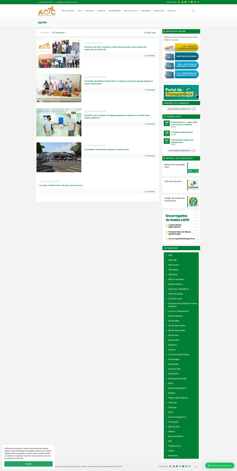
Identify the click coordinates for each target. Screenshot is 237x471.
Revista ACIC (174, 427)
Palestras (172, 403)
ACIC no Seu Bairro (176, 279)
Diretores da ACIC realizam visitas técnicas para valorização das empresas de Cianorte (115, 48)
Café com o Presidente (178, 289)
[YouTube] (192, 2)
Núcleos (171, 393)
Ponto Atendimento (177, 417)
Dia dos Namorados (176, 326)
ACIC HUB (172, 260)
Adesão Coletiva (175, 284)
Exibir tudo (151, 33)
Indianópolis (173, 364)
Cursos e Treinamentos (178, 311)
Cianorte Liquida (175, 294)
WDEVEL (119, 466)
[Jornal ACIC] (178, 2)
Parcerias (172, 407)
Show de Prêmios (176, 436)
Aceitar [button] (28, 464)
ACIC (170, 255)
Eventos (172, 350)
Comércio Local (175, 299)
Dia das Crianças (175, 316)
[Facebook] (185, 2)
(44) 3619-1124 (46, 2)
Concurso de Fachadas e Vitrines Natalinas (182, 305)
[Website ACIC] (182, 2)
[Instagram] (188, 2)
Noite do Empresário (177, 388)
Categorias (59, 33)
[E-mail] (198, 2)
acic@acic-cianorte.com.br (66, 2)
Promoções (173, 422)
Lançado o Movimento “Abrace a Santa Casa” (61, 185)
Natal (170, 383)
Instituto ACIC (174, 369)
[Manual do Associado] (195, 2)
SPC (170, 441)
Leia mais (151, 55)
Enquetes (172, 345)
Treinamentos (174, 446)
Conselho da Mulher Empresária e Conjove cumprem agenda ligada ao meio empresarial (118, 82)
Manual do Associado (177, 378)
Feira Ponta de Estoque (178, 354)
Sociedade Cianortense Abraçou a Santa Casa (106, 149)
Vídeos (171, 451)
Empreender (173, 340)
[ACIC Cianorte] (47, 10)
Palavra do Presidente (178, 398)
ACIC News (173, 274)
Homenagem (174, 359)
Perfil (170, 412)
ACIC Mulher (173, 270)
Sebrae (171, 431)
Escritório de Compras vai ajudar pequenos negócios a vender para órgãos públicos (117, 116)
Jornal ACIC (173, 374)
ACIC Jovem (173, 265)
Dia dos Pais (173, 335)
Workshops (173, 455)
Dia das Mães (174, 321)
